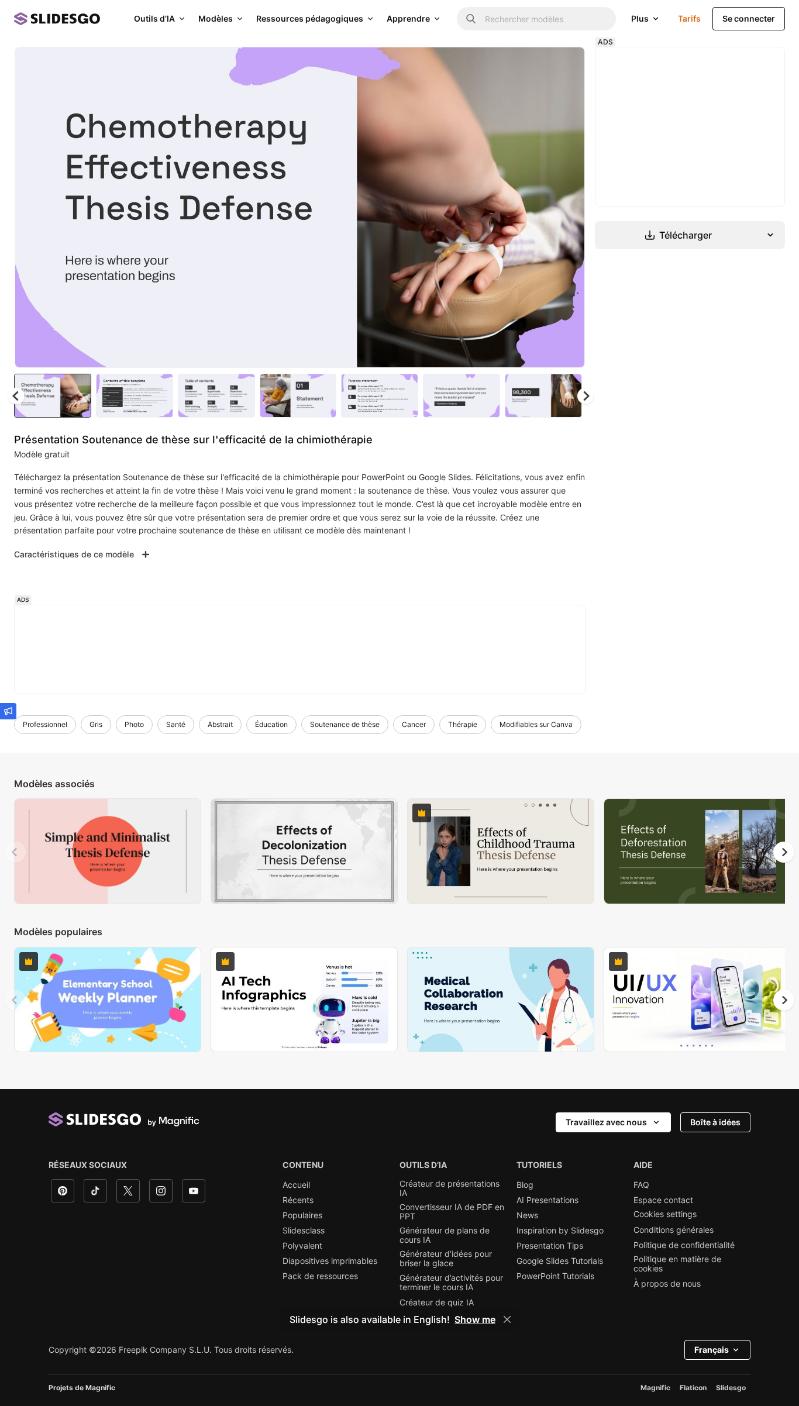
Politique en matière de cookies (677, 1264)
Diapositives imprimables (330, 1261)
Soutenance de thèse (345, 724)
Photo (134, 724)
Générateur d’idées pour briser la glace (445, 1258)
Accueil (296, 1185)
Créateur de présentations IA (449, 1188)
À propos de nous (667, 1283)
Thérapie (462, 724)
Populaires (302, 1215)
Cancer (414, 724)
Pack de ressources (320, 1276)
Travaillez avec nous (606, 1122)
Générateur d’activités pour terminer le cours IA (451, 1282)
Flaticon (693, 1387)
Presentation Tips (549, 1245)
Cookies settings (665, 1214)
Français (711, 1350)
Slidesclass (304, 1230)
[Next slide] (567, 207)
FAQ (641, 1185)
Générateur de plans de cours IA (444, 1235)
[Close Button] (507, 1319)
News (527, 1215)
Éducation (271, 724)
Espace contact (663, 1200)
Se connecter (748, 18)
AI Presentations (547, 1200)
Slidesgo (731, 1387)
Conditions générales (673, 1230)
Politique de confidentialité (684, 1245)
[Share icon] (565, 65)
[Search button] (471, 18)
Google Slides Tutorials (559, 1261)
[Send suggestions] (8, 711)
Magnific (655, 1387)
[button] (585, 396)
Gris (95, 724)
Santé (175, 724)
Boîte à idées (715, 1122)
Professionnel (45, 724)
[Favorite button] (534, 65)
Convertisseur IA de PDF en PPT (451, 1211)
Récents (298, 1200)
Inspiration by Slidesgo (560, 1230)
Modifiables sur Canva (536, 724)
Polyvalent (302, 1245)
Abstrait (220, 724)
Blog (524, 1185)
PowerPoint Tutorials (555, 1276)
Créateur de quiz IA (436, 1302)
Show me (474, 1319)
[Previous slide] (15, 852)
